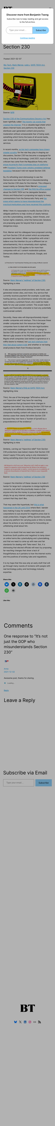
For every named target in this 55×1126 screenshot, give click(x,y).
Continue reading (27, 38)
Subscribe (41, 30)
